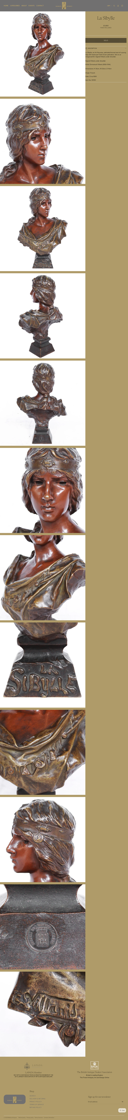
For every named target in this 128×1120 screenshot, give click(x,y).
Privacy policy (30, 1117)
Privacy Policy (36, 1102)
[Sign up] (122, 1102)
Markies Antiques (12, 1117)
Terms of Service (37, 1105)
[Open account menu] (118, 6)
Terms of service (39, 1117)
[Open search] (114, 6)
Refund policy (36, 1107)
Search (33, 1096)
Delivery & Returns (37, 1099)
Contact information (49, 1117)
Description (92, 48)
